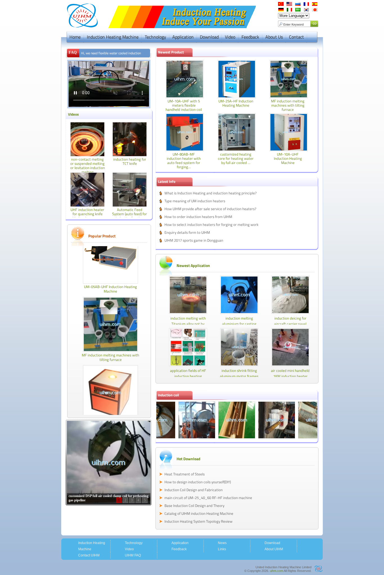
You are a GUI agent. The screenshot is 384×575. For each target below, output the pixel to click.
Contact (296, 36)
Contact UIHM (89, 555)
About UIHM (274, 549)
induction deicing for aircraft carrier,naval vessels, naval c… (290, 323)
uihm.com (276, 570)
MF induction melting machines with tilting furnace (110, 349)
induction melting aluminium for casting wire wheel (239, 323)
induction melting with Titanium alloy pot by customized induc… (188, 323)
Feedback (250, 36)
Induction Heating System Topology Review (198, 521)
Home (75, 36)
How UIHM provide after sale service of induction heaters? (210, 209)
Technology (155, 36)
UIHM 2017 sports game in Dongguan (193, 240)
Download (209, 36)
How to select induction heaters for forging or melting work (211, 224)
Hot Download (188, 459)
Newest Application (193, 265)
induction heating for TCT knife (129, 161)
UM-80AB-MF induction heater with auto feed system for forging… (184, 160)
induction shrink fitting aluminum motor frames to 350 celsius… (239, 376)
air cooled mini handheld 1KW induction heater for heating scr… (290, 376)
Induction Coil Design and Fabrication (193, 490)
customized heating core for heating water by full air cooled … (236, 158)
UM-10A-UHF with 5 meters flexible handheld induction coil (184, 105)
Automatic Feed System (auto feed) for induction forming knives (129, 216)
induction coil (168, 395)
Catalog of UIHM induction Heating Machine (198, 513)
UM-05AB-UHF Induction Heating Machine (110, 280)
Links (222, 549)
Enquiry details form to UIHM (187, 232)
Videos (73, 114)
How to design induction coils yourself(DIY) (197, 482)
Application (183, 36)
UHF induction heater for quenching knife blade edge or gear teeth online (87, 216)
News (222, 543)
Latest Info (166, 181)
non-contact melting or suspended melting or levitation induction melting (87, 165)
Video (230, 36)
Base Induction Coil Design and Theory (194, 505)
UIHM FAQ (133, 555)
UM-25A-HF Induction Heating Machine (235, 103)
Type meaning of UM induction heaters (194, 201)
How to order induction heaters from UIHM (198, 216)
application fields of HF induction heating (188, 373)
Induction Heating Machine (113, 36)
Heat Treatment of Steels (184, 474)
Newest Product (171, 52)
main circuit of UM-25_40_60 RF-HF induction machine (208, 497)
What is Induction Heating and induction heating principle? (210, 193)
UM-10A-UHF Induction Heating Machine (288, 158)
